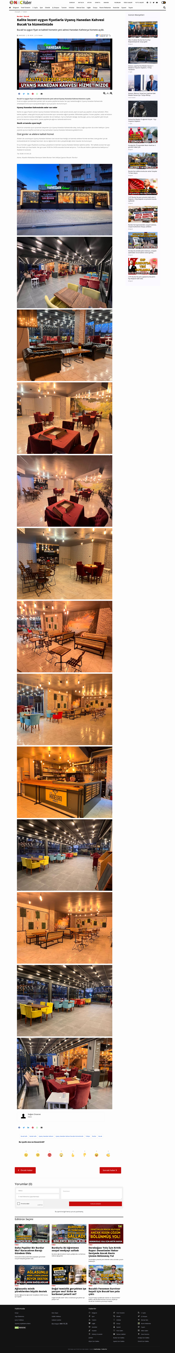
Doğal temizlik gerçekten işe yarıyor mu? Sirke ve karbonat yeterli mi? (69, 1291)
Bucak (26, 16)
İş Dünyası (55, 8)
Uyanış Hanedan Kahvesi (46, 1136)
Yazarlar (94, 1330)
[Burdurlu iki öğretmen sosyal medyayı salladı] (69, 1234)
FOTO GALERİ (139, 2)
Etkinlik (47, 8)
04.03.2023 (21, 35)
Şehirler (91, 1338)
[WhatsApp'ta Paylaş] (37, 94)
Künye (16, 1313)
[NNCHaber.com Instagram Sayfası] (150, 2)
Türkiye (88, 1136)
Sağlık (89, 8)
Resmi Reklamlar (105, 8)
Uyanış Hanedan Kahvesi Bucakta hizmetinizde (69, 1136)
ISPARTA (97, 2)
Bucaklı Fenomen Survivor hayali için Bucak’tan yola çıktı (104, 1291)
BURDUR (72, 2)
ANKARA (106, 2)
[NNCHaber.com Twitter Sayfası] (153, 2)
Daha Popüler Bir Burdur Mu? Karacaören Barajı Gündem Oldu (29, 1250)
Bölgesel (16, 8)
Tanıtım (64, 8)
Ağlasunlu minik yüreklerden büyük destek (31, 1290)
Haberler (104, 1349)
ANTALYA (81, 2)
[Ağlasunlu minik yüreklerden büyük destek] (32, 1275)
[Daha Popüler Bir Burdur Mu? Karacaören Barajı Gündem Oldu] (32, 1234)
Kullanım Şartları (56, 1320)
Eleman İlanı (80, 8)
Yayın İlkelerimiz (19, 1316)
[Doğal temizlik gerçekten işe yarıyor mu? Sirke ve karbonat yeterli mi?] (69, 1275)
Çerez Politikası (19, 1320)
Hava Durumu (145, 1334)
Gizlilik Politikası (56, 1316)
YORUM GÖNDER (95, 1204)
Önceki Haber (26, 1170)
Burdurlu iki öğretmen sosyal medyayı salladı (65, 1249)
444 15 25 (63, 1323)
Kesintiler (116, 8)
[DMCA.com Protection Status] (20, 1327)
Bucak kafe (24, 1136)
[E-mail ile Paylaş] (41, 94)
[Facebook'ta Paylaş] (19, 94)
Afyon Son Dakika (94, 1341)
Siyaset (123, 8)
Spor (41, 8)
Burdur (20, 16)
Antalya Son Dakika (143, 1338)
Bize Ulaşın (55, 1313)
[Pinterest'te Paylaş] (32, 94)
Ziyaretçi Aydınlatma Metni (22, 1323)
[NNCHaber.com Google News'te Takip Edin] (103, 35)
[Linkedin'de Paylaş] (28, 94)
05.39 (31, 35)
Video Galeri (144, 1330)
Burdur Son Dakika (118, 1338)
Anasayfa (17, 12)
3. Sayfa (35, 8)
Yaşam (130, 8)
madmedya (97, 1349)
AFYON (89, 2)
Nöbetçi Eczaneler (97, 1334)
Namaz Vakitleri (121, 1334)
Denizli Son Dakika (143, 1341)
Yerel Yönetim (25, 8)
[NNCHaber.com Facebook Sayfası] (147, 2)
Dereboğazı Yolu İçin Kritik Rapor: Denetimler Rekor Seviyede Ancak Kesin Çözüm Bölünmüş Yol (105, 1251)
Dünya (95, 8)
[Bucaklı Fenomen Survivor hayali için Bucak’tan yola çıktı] (106, 1275)
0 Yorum (39, 35)
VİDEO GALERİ (128, 2)
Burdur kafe (33, 1136)
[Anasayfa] (11, 7)
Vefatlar (71, 8)
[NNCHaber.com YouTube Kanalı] (157, 2)
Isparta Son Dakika (118, 1341)
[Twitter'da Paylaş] (24, 94)
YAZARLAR (117, 2)
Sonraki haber (109, 1170)
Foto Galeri (119, 1330)
